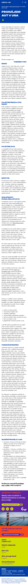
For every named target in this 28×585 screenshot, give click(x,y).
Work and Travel (14, 6)
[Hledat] (22, 2)
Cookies (18, 582)
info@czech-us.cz (10, 582)
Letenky (4, 571)
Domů (3, 6)
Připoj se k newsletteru (11, 504)
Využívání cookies (7, 573)
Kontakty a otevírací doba (9, 570)
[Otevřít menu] (25, 2)
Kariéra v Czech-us (17, 571)
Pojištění (20, 570)
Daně (9, 571)
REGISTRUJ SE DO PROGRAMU (11, 534)
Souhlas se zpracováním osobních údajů (13, 574)
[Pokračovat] (3, 20)
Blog (7, 6)
